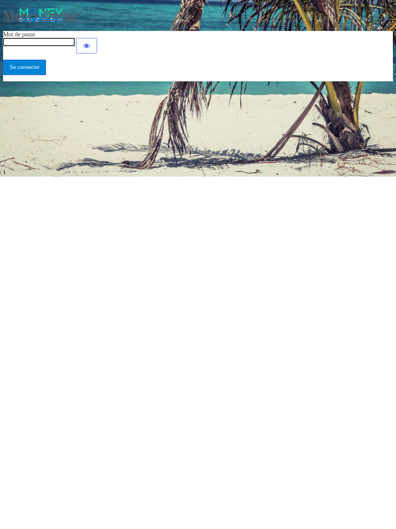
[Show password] (86, 45)
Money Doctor (41, 15)
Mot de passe (19, 34)
